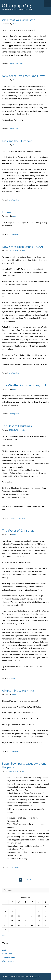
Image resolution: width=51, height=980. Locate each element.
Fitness (7, 212)
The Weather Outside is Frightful (24, 385)
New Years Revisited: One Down (23, 76)
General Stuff (13, 63)
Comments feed (8, 957)
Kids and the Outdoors (17, 141)
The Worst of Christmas (18, 530)
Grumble (12, 518)
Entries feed (7, 954)
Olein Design (34, 977)
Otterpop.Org (16, 6)
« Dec (4, 936)
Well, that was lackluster (18, 20)
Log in (4, 950)
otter (14, 24)
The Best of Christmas (17, 426)
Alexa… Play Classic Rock (18, 690)
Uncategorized (14, 200)
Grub (21, 63)
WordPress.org (8, 961)
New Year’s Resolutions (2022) (22, 246)
